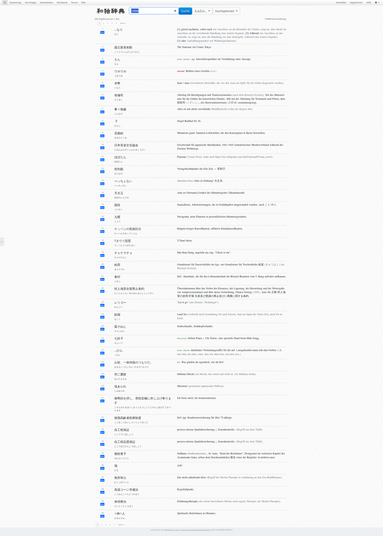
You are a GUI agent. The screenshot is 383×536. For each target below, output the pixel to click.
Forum (74, 2)
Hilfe (368, 2)
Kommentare (46, 2)
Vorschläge (30, 2)
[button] (377, 2)
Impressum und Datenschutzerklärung (195, 530)
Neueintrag (15, 2)
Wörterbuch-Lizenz (172, 530)
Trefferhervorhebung (275, 18)
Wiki (83, 2)
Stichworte (62, 2)
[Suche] (5, 2)
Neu (102, 32)
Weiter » (123, 23)
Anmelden (341, 2)
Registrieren (356, 2)
